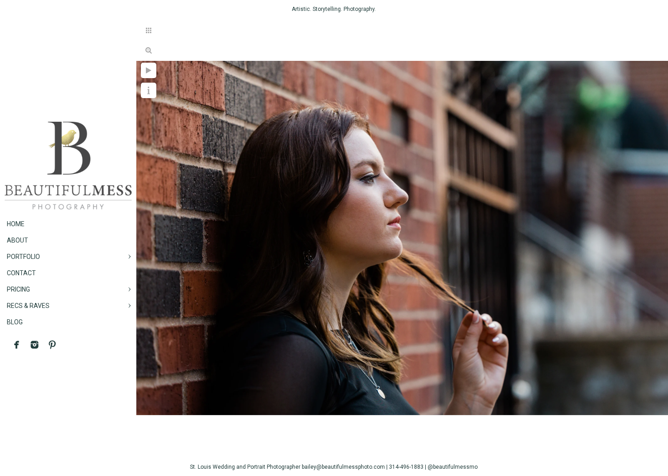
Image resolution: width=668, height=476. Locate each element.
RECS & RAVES (28, 305)
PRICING (18, 289)
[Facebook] (17, 344)
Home (16, 224)
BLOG (15, 322)
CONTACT (21, 273)
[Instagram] (34, 344)
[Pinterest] (52, 344)
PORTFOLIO (23, 256)
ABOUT (17, 240)
